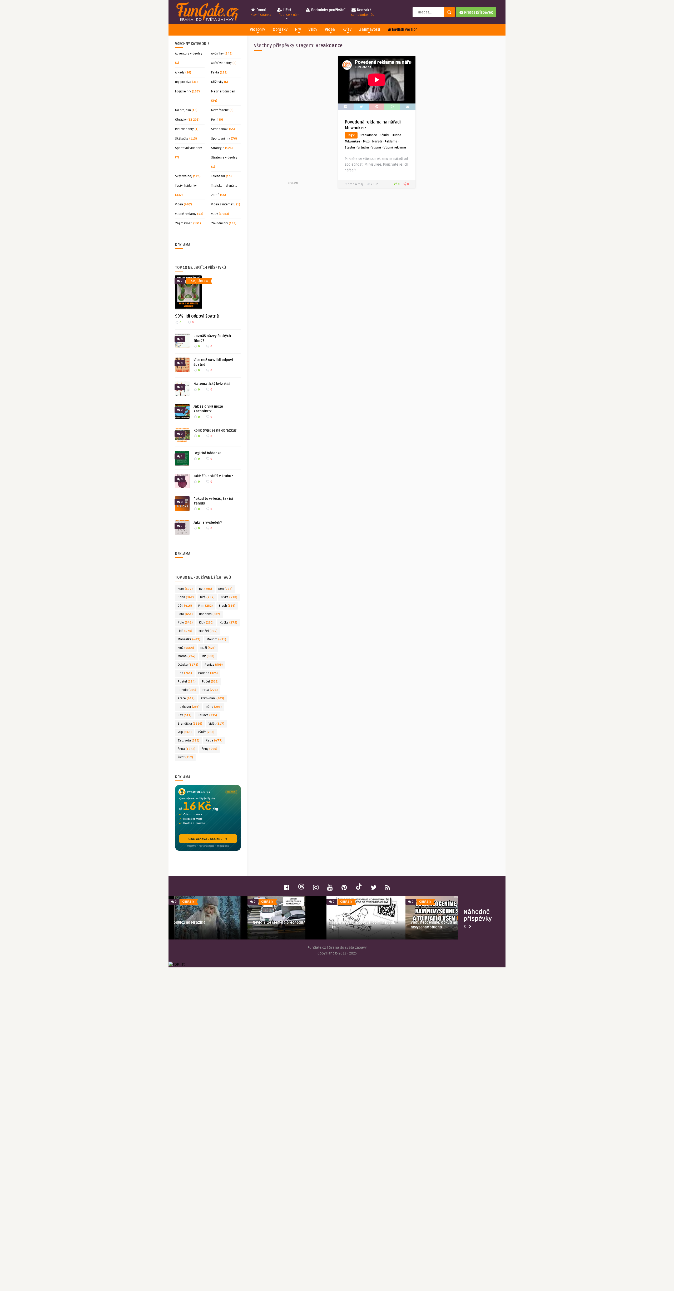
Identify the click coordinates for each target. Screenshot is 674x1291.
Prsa (210, 690)
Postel (187, 682)
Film (205, 606)
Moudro (216, 639)
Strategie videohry (224, 158)
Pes (185, 673)
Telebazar (218, 176)
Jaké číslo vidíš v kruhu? (213, 476)
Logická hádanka (207, 453)
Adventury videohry (188, 54)
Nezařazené (220, 110)
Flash (227, 606)
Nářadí (377, 142)
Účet (288, 12)
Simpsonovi (219, 129)
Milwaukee (352, 142)
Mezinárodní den (223, 91)
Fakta (215, 73)
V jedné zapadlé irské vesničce (358, 922)
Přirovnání (212, 698)
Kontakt (362, 12)
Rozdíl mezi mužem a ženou (197, 922)
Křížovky (217, 82)
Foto (185, 614)
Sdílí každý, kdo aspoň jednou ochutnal (287, 922)
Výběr (206, 732)
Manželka (189, 639)
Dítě (207, 597)
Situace (207, 715)
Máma (186, 656)
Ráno (214, 707)
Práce (186, 698)
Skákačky (182, 139)
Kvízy (347, 29)
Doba (186, 597)
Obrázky (280, 29)
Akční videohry (221, 63)
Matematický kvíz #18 (212, 384)
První (214, 120)
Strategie (217, 148)
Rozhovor (189, 707)
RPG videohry (184, 129)
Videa (330, 29)
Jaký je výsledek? (208, 523)
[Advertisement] (292, 118)
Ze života (188, 741)
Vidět (216, 724)
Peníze (214, 665)
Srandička (190, 724)
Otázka (188, 665)
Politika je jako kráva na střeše (438, 922)
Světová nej (183, 176)
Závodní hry (219, 223)
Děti (185, 606)
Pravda (187, 690)
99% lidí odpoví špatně (197, 316)
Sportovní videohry (188, 148)
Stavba (350, 148)
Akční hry (217, 54)
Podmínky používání (327, 10)
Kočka (228, 623)
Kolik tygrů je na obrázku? (215, 430)
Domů (261, 12)
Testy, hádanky (186, 186)
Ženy (209, 749)
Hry (298, 29)
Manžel (208, 631)
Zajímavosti (369, 29)
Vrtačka (363, 148)
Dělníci (384, 135)
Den (225, 589)
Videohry (257, 29)
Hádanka (209, 614)
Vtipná (376, 148)
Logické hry (183, 91)
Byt (205, 589)
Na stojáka (183, 110)
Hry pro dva (183, 82)
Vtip (185, 732)
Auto (185, 589)
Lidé (185, 631)
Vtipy (313, 29)
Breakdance (368, 135)
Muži (208, 648)
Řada (214, 741)
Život (185, 757)
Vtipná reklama (395, 148)
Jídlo (185, 623)
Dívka (229, 597)
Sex (184, 715)
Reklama (391, 142)
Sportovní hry (220, 139)
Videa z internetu (223, 204)
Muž (186, 648)
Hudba (396, 135)
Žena (186, 749)
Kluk (206, 623)
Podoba (208, 673)
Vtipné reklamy (185, 214)
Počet (210, 682)
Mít (208, 656)
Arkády (180, 73)
